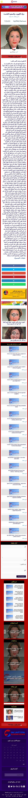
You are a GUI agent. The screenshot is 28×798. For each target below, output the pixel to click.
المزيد (6, 796)
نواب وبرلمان (7, 794)
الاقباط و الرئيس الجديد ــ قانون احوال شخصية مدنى (14, 631)
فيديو (17, 796)
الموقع (25, 570)
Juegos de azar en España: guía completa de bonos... (18, 593)
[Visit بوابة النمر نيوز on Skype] (21, 787)
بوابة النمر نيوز (12, 52)
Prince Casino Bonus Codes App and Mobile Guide (18, 611)
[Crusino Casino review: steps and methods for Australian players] (14, 440)
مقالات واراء (14, 796)
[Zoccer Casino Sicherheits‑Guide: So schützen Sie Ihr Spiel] (14, 427)
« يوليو (24, 764)
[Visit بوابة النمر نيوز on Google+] (14, 787)
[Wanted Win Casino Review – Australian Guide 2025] (14, 453)
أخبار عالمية (19, 794)
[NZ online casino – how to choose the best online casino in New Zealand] (14, 531)
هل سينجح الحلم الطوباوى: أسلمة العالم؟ (18, 717)
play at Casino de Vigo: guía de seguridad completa (18, 605)
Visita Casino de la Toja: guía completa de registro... (18, 587)
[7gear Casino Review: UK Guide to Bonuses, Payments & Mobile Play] (14, 492)
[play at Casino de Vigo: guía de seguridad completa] (14, 388)
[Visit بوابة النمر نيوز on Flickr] (24, 787)
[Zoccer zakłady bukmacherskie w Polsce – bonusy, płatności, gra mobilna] (14, 414)
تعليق (25, 547)
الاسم (25, 560)
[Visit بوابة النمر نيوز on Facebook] (9, 787)
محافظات (11, 794)
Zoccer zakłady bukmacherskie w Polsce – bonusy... (19, 617)
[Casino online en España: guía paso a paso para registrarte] (14, 375)
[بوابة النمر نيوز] (14, 1)
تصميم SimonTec (8, 792)
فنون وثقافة (20, 796)
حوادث (3, 794)
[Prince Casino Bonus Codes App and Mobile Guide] (14, 401)
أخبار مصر (14, 794)
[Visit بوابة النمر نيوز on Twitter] (11, 787)
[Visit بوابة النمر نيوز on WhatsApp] (19, 787)
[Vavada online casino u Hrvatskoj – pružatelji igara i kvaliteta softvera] (14, 518)
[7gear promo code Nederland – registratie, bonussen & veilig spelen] (14, 479)
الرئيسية (25, 794)
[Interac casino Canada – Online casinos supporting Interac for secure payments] (14, 505)
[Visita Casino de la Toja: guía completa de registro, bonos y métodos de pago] (14, 349)
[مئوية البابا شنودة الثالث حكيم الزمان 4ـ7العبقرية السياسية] (9, 712)
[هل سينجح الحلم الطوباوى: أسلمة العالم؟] (9, 718)
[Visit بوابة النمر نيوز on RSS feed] (17, 787)
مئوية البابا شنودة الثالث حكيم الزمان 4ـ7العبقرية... (18, 711)
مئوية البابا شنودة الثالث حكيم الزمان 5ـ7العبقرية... (14, 695)
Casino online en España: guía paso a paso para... (18, 599)
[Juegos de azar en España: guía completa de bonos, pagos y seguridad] (14, 362)
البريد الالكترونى (23, 564)
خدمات (9, 796)
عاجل (22, 794)
